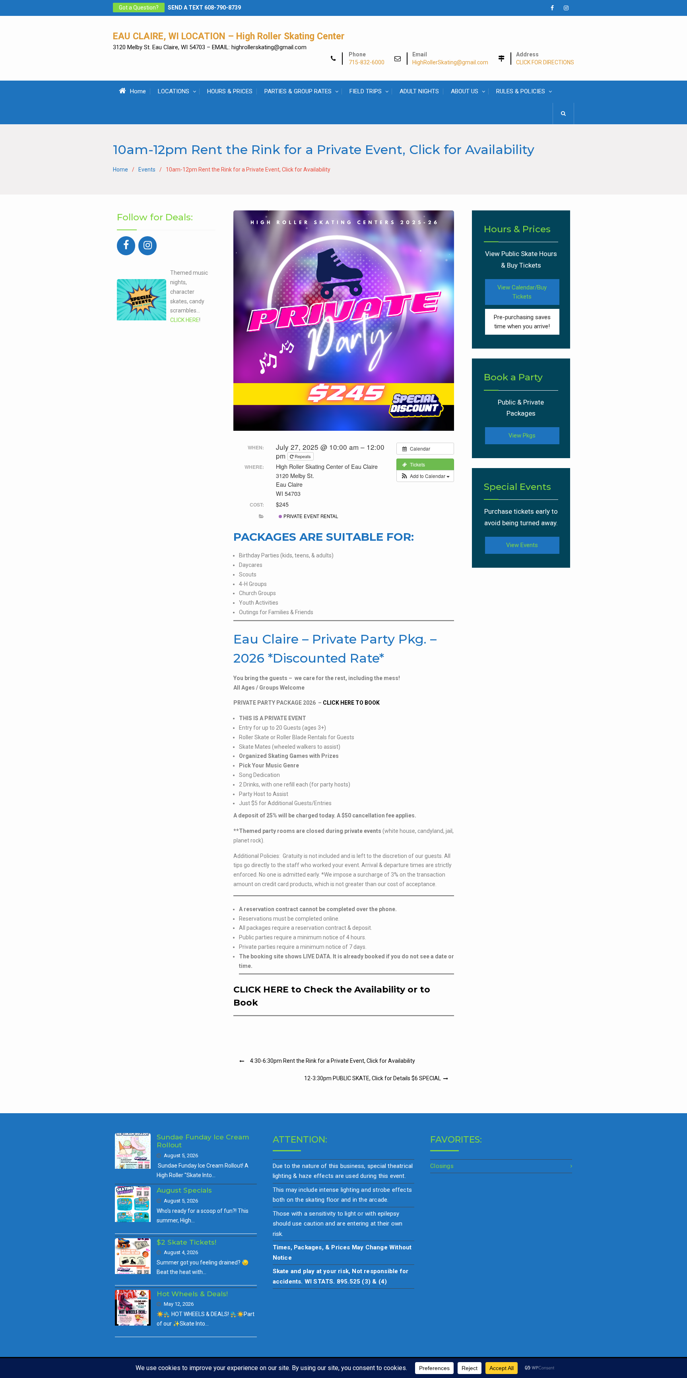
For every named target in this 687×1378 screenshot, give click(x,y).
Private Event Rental (310, 516)
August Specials (184, 1190)
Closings (442, 1166)
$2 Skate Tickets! (186, 1242)
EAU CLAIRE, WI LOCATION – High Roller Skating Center (229, 36)
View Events (522, 545)
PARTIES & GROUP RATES (298, 91)
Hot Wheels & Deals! (192, 1294)
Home (138, 91)
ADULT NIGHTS (419, 91)
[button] (425, 476)
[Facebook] (126, 245)
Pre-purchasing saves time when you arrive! (522, 322)
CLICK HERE (184, 320)
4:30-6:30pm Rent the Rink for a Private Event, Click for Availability (332, 1061)
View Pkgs (522, 435)
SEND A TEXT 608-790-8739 (204, 7)
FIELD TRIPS (365, 91)
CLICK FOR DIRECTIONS (545, 62)
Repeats (302, 456)
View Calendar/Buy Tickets (522, 292)
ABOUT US (464, 91)
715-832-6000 (366, 62)
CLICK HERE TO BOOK (351, 703)
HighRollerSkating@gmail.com (450, 62)
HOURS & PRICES (229, 91)
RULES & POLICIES (520, 91)
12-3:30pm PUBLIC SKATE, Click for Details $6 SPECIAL (372, 1078)
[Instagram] (147, 245)
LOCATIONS (173, 91)
